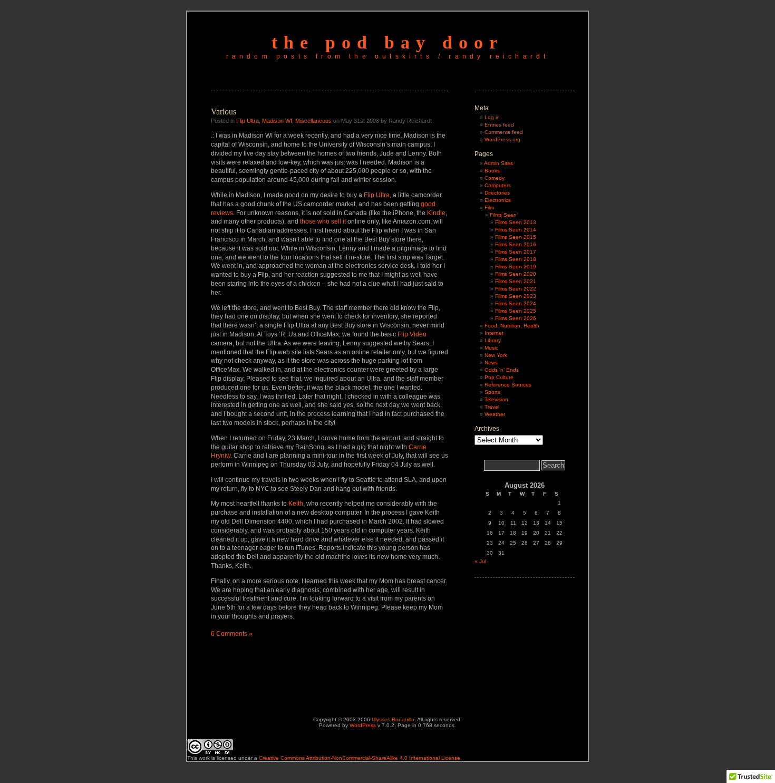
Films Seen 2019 (515, 266)
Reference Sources (508, 385)
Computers (498, 185)
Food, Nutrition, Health (512, 325)
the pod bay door (387, 42)
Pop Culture (499, 377)
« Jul (480, 561)
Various (223, 111)
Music (491, 348)
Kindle (436, 213)
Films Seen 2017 (515, 252)
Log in (492, 117)
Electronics (498, 200)
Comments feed (504, 132)
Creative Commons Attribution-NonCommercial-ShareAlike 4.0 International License (359, 758)
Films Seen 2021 (515, 281)
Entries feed (499, 125)
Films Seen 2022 (515, 289)
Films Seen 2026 (515, 318)
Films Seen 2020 (515, 274)
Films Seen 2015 (515, 237)
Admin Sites (498, 163)
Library (493, 340)
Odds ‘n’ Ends (502, 370)
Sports (492, 392)
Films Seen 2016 (515, 244)
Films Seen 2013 (515, 222)
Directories (497, 193)
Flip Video (412, 334)
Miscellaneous (313, 121)
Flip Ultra (247, 121)
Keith (295, 503)
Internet (494, 333)
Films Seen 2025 (515, 311)
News (491, 362)
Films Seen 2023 (515, 296)
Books (492, 170)
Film (489, 207)
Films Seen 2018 (515, 259)
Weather (495, 414)
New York (496, 355)
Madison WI (277, 121)
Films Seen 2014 (515, 230)
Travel (492, 407)
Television (496, 399)
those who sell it (323, 221)
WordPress (363, 725)
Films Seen (503, 215)
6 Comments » (232, 633)
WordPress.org (502, 139)
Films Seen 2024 (515, 303)
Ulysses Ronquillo (393, 719)
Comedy (495, 178)
